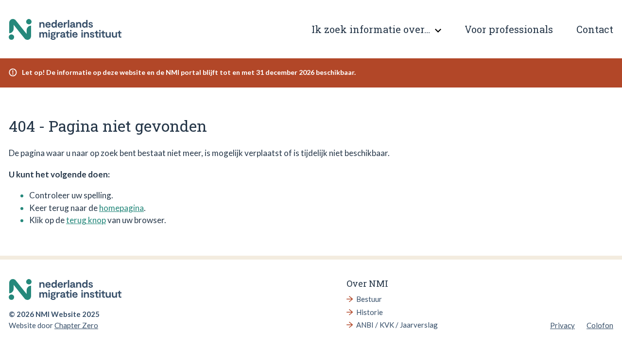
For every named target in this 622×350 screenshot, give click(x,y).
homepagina (121, 208)
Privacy (562, 325)
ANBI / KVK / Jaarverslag (397, 324)
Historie (369, 312)
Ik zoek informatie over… (370, 29)
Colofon (600, 325)
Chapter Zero (76, 325)
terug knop (86, 220)
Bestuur (369, 299)
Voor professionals (509, 29)
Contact (594, 29)
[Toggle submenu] (437, 30)
